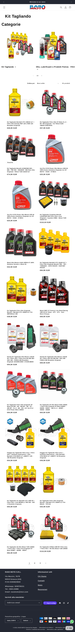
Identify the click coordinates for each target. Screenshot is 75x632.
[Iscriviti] (39, 602)
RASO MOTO (21, 627)
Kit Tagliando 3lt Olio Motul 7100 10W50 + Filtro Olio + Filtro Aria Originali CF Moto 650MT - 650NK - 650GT (20, 548)
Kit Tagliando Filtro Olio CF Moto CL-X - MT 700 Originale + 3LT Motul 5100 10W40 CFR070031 (53, 123)
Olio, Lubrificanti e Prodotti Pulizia (52, 67)
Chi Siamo (42, 576)
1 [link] (29, 563)
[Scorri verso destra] (42, 76)
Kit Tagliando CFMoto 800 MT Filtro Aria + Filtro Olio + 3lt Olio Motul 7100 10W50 (54, 547)
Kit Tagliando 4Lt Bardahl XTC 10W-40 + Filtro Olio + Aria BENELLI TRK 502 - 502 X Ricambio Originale (21, 502)
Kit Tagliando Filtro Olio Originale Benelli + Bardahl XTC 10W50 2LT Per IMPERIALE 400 (20, 312)
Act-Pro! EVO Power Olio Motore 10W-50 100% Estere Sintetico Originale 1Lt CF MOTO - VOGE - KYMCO (54, 170)
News (40, 585)
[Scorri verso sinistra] (33, 76)
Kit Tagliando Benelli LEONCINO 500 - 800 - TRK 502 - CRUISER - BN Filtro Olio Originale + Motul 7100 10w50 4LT (21, 170)
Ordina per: (31, 83)
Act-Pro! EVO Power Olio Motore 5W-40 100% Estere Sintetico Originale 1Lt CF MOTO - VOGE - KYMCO (20, 216)
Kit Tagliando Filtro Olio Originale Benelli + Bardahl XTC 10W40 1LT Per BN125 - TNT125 (52, 502)
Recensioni (42, 589)
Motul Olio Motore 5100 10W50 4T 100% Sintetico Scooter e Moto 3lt (20, 263)
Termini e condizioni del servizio (35, 629)
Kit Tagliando (8, 67)
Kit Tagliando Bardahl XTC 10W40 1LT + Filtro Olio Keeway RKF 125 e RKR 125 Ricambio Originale (20, 123)
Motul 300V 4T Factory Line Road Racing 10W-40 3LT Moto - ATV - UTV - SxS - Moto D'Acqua (54, 312)
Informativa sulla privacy (62, 627)
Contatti (41, 581)
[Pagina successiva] (45, 563)
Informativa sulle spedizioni (55, 629)
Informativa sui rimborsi (46, 627)
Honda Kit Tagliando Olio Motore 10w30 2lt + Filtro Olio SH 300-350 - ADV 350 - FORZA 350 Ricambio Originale (53, 358)
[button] (4, 7)
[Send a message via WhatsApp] (72, 622)
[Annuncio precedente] (4, 2)
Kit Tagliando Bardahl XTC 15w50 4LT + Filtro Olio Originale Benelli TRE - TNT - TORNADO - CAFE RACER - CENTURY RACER (53, 265)
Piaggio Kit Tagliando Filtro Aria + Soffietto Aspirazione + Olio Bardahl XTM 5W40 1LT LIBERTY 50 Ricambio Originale (52, 455)
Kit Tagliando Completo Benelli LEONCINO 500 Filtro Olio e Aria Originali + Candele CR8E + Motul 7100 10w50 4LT (53, 217)
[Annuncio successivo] (71, 2)
